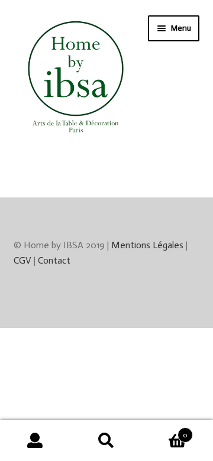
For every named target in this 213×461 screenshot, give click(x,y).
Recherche (106, 441)
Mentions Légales (147, 245)
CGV (22, 260)
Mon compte (35, 441)
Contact (54, 260)
